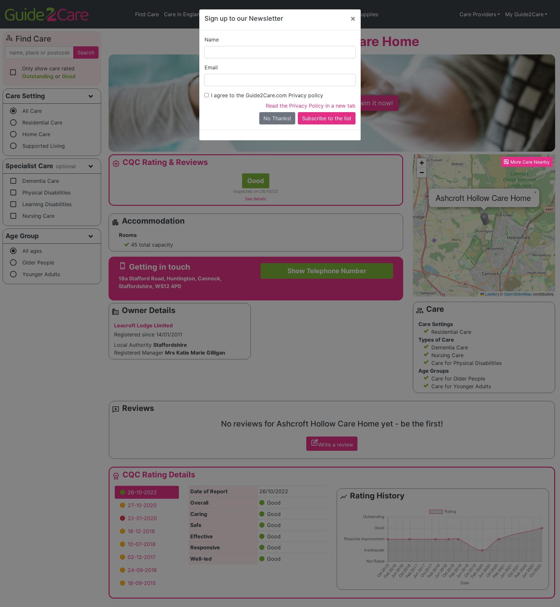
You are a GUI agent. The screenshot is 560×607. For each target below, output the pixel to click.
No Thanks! (277, 118)
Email (211, 67)
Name (211, 39)
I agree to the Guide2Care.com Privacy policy (267, 95)
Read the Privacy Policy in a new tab (311, 105)
